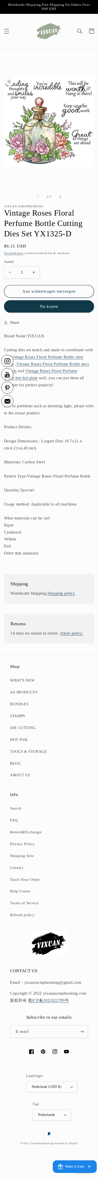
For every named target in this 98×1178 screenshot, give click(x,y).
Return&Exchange (25, 832)
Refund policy (22, 915)
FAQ (14, 820)
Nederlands (46, 1115)
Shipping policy (61, 593)
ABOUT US (20, 775)
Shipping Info (22, 856)
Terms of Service (24, 903)
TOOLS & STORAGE (28, 751)
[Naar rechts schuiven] (60, 196)
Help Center (20, 891)
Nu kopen (49, 306)
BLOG (15, 763)
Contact (16, 868)
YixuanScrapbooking (42, 1143)
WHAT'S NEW (22, 680)
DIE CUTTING (23, 728)
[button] (6, 31)
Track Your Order (25, 880)
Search (16, 808)
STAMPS (17, 716)
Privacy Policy (22, 844)
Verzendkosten (14, 253)
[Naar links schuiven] (37, 196)
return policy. (71, 633)
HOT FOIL (19, 740)
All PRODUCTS (23, 692)
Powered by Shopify (66, 1143)
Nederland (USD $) (46, 1087)
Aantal (9, 262)
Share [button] (15, 322)
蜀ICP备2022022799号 (48, 1000)
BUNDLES (19, 704)
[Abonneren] (82, 1031)
